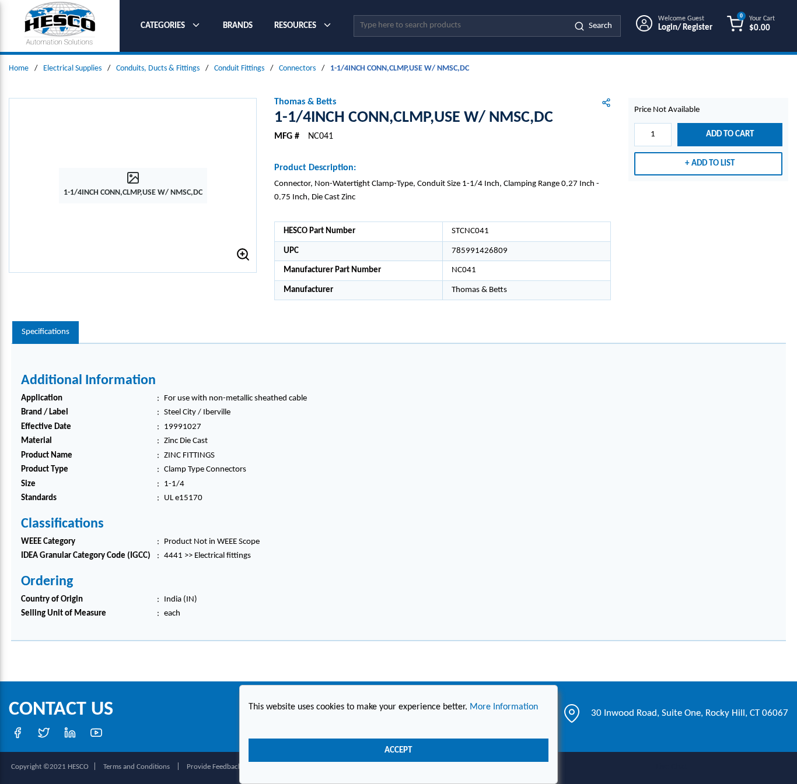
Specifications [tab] (45, 332)
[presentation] (45, 332)
